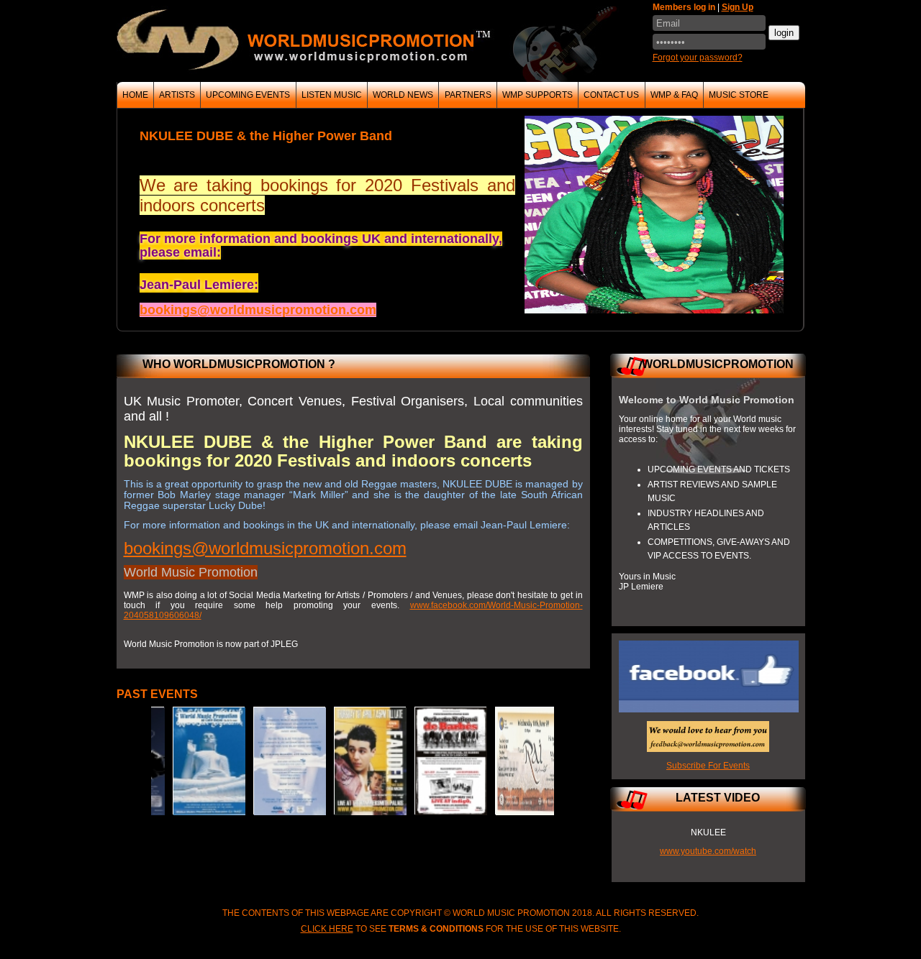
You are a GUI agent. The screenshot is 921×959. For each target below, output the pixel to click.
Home (135, 95)
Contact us (611, 95)
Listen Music (331, 95)
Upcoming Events (248, 95)
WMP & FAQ (674, 95)
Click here (327, 929)
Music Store (738, 95)
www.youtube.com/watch (708, 851)
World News (403, 95)
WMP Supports (537, 95)
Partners (468, 95)
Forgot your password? (698, 57)
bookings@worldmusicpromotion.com (265, 548)
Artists (177, 95)
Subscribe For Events (708, 766)
